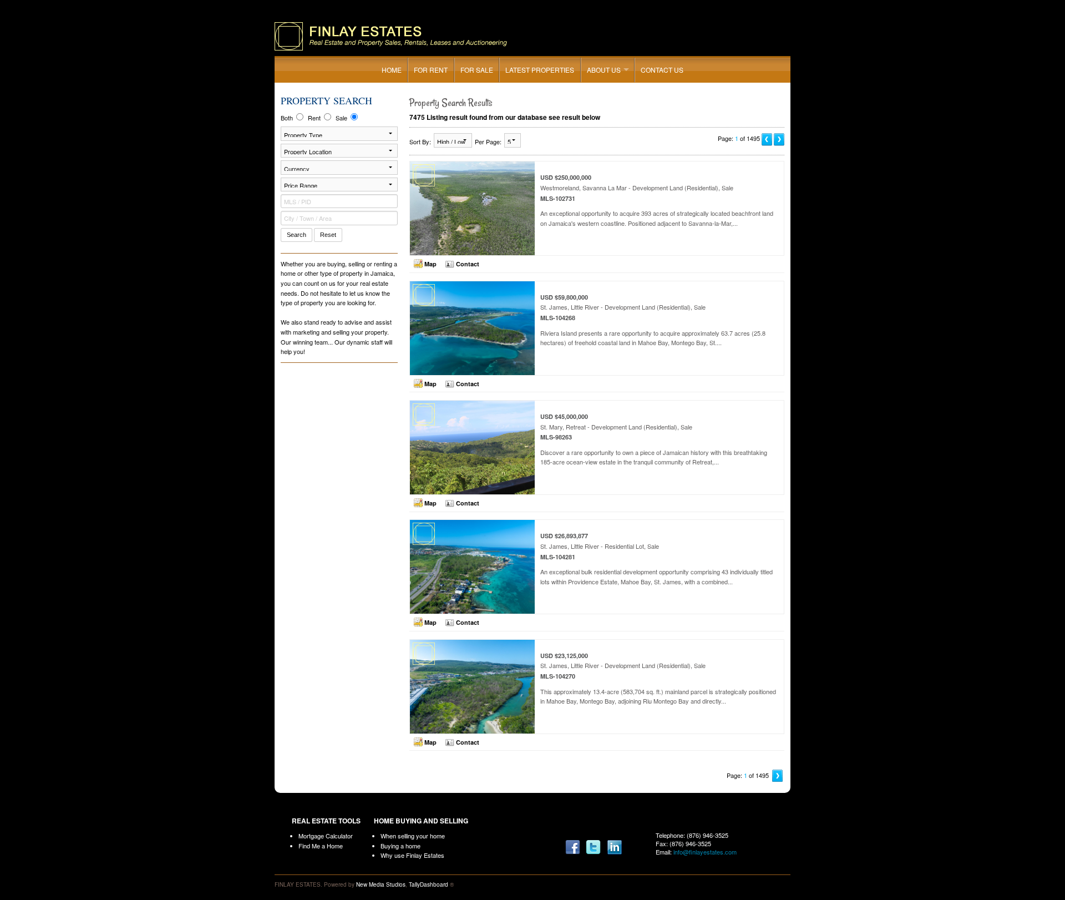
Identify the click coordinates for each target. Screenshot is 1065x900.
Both (288, 117)
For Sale (476, 69)
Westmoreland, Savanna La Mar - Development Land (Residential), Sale (656, 200)
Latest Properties (539, 69)
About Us (604, 69)
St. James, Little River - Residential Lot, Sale (656, 558)
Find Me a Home (320, 845)
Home (392, 69)
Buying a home (400, 845)
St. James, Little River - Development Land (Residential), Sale (652, 320)
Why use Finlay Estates (412, 855)
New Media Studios (380, 884)
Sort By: (420, 141)
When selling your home (413, 835)
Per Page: (488, 141)
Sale (342, 117)
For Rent (431, 69)
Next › (778, 776)
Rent (315, 117)
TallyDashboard (428, 884)
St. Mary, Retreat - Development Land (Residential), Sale (653, 439)
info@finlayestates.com (705, 851)
